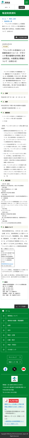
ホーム (4, 19)
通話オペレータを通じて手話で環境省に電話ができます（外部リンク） (14, 406)
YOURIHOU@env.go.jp (7, 264)
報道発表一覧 (8, 21)
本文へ (6, 7)
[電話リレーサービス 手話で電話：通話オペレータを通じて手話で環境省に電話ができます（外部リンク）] (14, 401)
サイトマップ (13, 357)
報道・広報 (12, 19)
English (22, 7)
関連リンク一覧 (13, 362)
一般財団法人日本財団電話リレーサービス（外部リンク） (14, 422)
